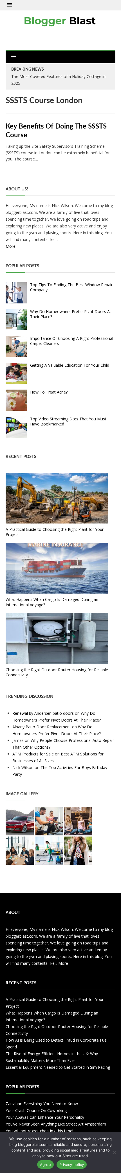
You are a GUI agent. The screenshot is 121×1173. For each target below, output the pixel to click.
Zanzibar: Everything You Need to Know (42, 1103)
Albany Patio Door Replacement (41, 726)
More (10, 246)
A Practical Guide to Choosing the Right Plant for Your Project (55, 532)
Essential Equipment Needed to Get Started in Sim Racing (58, 1067)
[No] (114, 1152)
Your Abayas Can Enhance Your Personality (45, 1117)
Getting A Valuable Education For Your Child (69, 365)
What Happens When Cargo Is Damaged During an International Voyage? (52, 602)
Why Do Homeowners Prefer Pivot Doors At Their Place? (70, 314)
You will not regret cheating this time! (39, 1130)
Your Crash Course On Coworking (36, 1110)
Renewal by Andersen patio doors (43, 713)
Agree (45, 1164)
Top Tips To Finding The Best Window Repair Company (71, 287)
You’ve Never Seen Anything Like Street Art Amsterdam (56, 1124)
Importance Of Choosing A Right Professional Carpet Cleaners (71, 341)
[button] (9, 5)
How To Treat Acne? (49, 392)
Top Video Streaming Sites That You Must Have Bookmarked (68, 421)
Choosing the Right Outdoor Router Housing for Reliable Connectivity (57, 672)
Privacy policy (71, 1164)
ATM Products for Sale (33, 754)
